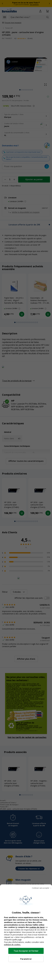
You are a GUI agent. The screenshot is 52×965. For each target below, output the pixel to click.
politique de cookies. (12, 944)
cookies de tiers (36, 927)
